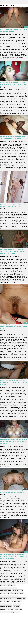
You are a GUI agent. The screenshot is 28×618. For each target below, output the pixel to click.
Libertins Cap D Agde (5, 598)
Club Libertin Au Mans (17, 590)
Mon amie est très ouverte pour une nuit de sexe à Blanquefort (14, 30)
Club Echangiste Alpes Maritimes (8, 588)
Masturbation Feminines (6, 606)
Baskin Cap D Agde (5, 609)
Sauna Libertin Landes (5, 612)
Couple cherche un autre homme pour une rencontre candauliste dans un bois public (13, 326)
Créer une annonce (22, 2)
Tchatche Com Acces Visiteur (19, 598)
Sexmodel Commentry (5, 593)
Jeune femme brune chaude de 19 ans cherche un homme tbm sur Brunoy (13, 491)
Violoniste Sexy (17, 604)
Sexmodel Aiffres (4, 585)
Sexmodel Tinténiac (5, 601)
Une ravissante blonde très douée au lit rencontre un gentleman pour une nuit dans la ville (13, 441)
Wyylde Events (15, 612)
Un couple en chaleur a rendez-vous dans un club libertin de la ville (12, 137)
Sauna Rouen (16, 606)
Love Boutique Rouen (16, 601)
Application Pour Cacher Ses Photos (9, 596)
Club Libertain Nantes (5, 590)
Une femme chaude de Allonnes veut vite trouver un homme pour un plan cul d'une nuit (13, 382)
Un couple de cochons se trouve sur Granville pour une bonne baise (12, 205)
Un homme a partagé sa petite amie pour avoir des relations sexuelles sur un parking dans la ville (14, 556)
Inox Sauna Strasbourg (16, 609)
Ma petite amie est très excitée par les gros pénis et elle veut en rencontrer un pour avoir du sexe (13, 84)
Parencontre (4, 2)
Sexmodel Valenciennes (6, 604)
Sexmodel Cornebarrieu (18, 593)
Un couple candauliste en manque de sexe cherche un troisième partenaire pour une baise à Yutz (13, 251)
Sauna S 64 (12, 585)
